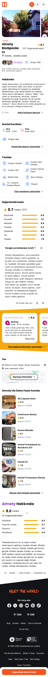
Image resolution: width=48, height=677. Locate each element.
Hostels (15, 623)
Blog (8, 623)
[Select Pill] (31, 4)
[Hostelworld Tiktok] (39, 605)
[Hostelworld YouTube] (27, 605)
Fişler (10, 659)
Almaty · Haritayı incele (16, 55)
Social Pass (24, 629)
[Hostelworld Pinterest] (33, 605)
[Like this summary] (37, 303)
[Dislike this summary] (42, 303)
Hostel (5, 41)
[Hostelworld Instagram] (21, 605)
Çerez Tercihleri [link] (24, 665)
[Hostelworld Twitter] (15, 605)
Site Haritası (35, 659)
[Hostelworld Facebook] (9, 605)
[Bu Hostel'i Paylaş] (44, 36)
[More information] (41, 248)
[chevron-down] (27, 513)
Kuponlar (40, 653)
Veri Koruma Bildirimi (12, 653)
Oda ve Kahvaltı (34, 623)
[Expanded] (5, 573)
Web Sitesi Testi (21, 659)
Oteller (23, 623)
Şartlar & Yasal (29, 653)
